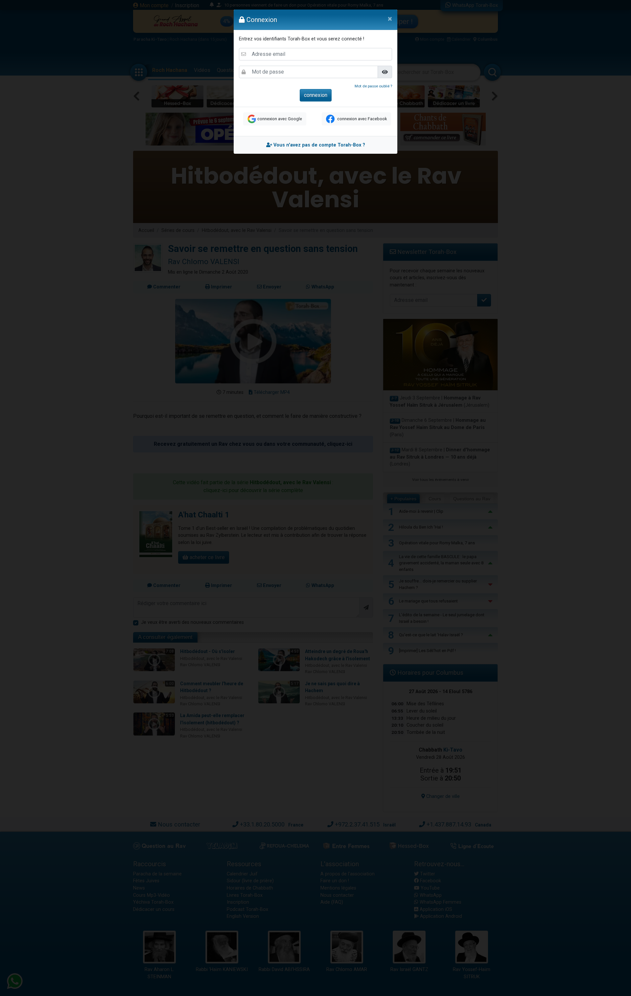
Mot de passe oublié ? (373, 86)
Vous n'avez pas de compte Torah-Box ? (318, 145)
